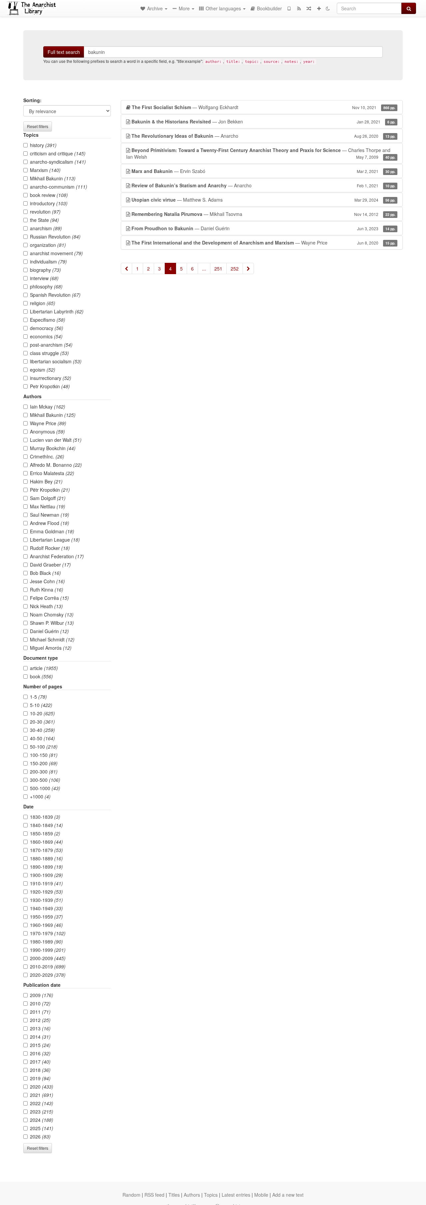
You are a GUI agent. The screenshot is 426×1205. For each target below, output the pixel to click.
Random (131, 1194)
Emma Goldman (52, 531)
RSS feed (154, 1194)
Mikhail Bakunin (53, 178)
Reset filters (37, 126)
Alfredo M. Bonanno (56, 464)
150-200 (44, 763)
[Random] (309, 8)
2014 (40, 1036)
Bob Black (45, 573)
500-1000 (45, 788)
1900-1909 (46, 875)
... (204, 268)
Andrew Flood (49, 523)
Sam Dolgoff (48, 498)
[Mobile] (289, 8)
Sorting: (32, 100)
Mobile (261, 1194)
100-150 (44, 755)
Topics (211, 1194)
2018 (40, 1070)
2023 (41, 1111)
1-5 (38, 696)
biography (45, 269)
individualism (48, 261)
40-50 (42, 738)
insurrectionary (50, 378)
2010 (40, 1003)
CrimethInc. (47, 456)
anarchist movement (56, 253)
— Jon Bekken (263, 121)
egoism (42, 369)
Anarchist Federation (57, 556)
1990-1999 (48, 950)
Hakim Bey (46, 481)
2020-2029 (48, 974)
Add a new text (288, 1194)
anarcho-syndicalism (58, 161)
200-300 (44, 771)
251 (218, 268)
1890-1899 (46, 866)
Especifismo (47, 319)
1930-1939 (46, 900)
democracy (46, 328)
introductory (49, 203)
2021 (41, 1095)
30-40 (42, 730)
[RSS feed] (299, 8)
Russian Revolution (55, 236)
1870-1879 (46, 850)
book (41, 676)
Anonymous (47, 431)
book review (49, 195)
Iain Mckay (47, 406)
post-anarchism (51, 344)
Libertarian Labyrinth (57, 311)
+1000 (40, 796)
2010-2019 (48, 966)
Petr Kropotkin (50, 386)
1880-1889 (46, 858)
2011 (40, 1011)
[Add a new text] (319, 8)
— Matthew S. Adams (263, 199)
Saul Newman (49, 514)
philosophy (46, 286)
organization (48, 245)
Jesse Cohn (47, 581)
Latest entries (236, 1194)
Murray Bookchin (53, 448)
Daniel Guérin (49, 631)
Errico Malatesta (52, 473)
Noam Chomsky (52, 614)
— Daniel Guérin (263, 228)
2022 (41, 1103)
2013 (40, 1028)
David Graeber (50, 564)
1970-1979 (48, 933)
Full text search (64, 52)
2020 (41, 1086)
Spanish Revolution (55, 294)
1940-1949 (46, 908)
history (43, 145)
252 (235, 268)
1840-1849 (46, 825)
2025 (41, 1128)
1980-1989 (46, 941)
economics (46, 336)
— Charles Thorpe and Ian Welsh (260, 153)
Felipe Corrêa (49, 598)
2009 (41, 995)
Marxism (45, 170)
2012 (40, 1020)
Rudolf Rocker (50, 548)
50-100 (44, 746)
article (44, 668)
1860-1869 (46, 841)
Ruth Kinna (46, 589)
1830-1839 (45, 816)
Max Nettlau (47, 506)
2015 (40, 1045)
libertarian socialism (56, 361)
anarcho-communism (58, 186)
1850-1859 (45, 833)
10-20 (42, 713)
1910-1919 (46, 883)
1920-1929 (46, 891)
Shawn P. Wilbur (52, 622)
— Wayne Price (263, 242)
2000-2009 (48, 958)
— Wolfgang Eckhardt (263, 107)
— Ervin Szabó (263, 171)
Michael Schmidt (52, 639)
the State (44, 220)
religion (42, 303)
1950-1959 (46, 916)
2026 (40, 1136)
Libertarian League (55, 539)
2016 (40, 1053)
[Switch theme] (328, 8)
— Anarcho (263, 135)
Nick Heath (46, 606)
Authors (192, 1194)
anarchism (46, 228)
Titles (174, 1194)
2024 (41, 1120)
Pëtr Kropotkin (50, 489)
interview (44, 278)
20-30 (42, 721)
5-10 (41, 705)
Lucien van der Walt (56, 439)
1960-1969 (46, 925)
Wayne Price (48, 423)
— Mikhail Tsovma (263, 214)
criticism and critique (58, 153)
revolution (45, 211)
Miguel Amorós (51, 647)
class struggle (49, 353)
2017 (40, 1061)
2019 (40, 1078)
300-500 (45, 779)
